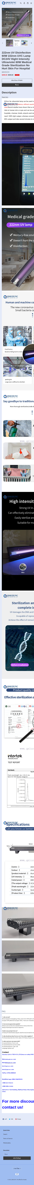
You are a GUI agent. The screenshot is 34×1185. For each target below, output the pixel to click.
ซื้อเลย (17, 84)
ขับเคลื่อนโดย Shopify (21, 1179)
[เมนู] (31, 3)
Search (5, 1134)
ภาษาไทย (16, 1168)
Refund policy (7, 1143)
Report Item (5, 97)
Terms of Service (7, 1138)
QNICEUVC (14, 1179)
